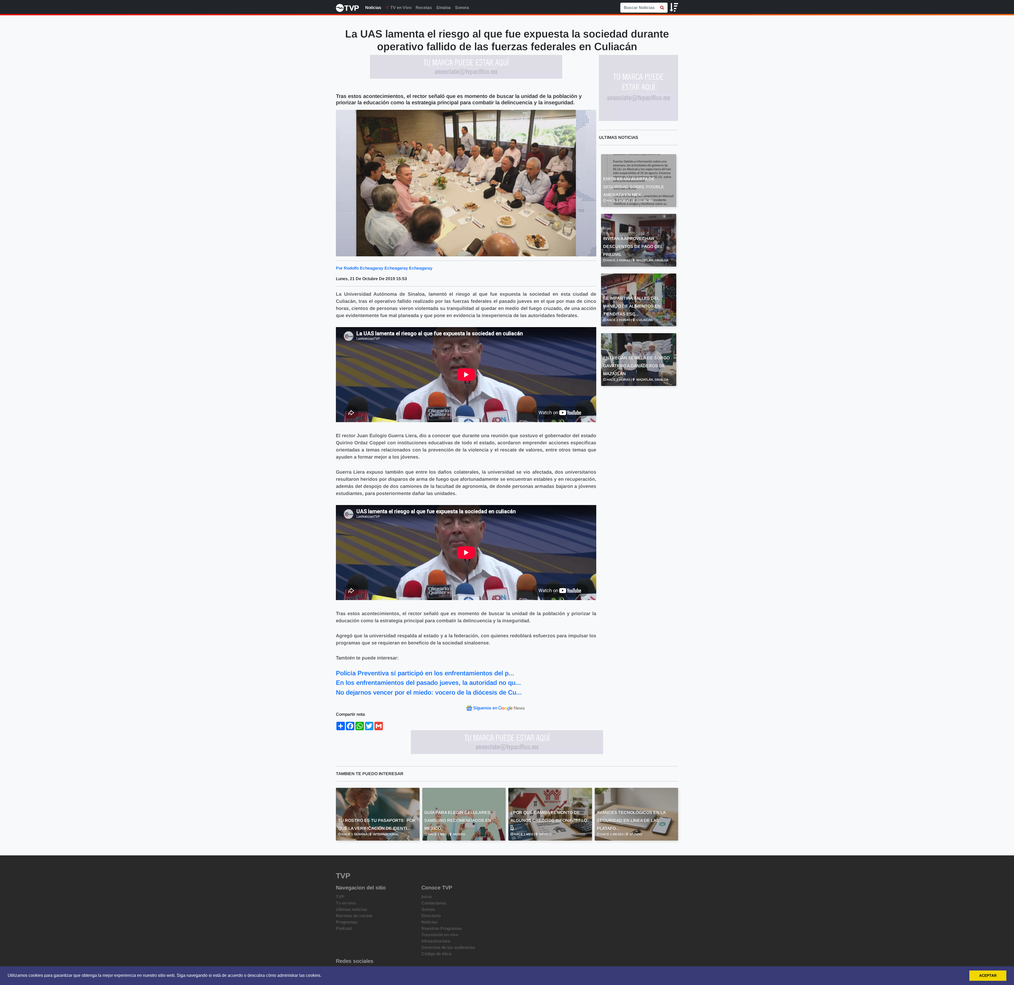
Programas (347, 922)
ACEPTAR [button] (988, 975)
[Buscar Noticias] (662, 8)
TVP (340, 896)
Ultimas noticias (351, 909)
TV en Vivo (400, 7)
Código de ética (436, 953)
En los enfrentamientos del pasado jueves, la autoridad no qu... (428, 682)
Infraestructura (435, 941)
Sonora (462, 7)
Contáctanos (433, 903)
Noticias (373, 7)
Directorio (431, 915)
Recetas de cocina (354, 915)
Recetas (424, 7)
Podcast (344, 928)
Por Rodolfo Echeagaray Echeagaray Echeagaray (384, 268)
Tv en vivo (346, 903)
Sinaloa (443, 7)
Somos (428, 909)
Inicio (426, 896)
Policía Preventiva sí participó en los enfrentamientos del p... (425, 673)
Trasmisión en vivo (439, 934)
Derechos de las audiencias (448, 947)
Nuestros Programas (441, 928)
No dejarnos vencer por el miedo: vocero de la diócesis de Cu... (429, 692)
